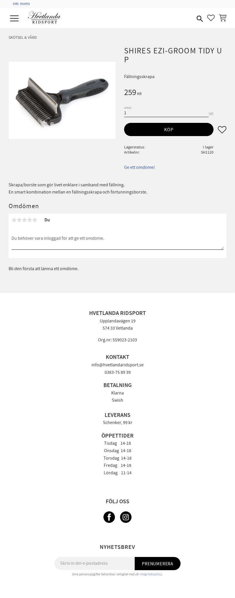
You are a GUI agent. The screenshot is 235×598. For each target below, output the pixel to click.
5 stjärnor (34, 219)
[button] (15, 19)
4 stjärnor (29, 219)
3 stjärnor (24, 219)
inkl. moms (21, 3)
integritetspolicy (151, 574)
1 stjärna (14, 219)
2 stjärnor (19, 219)
